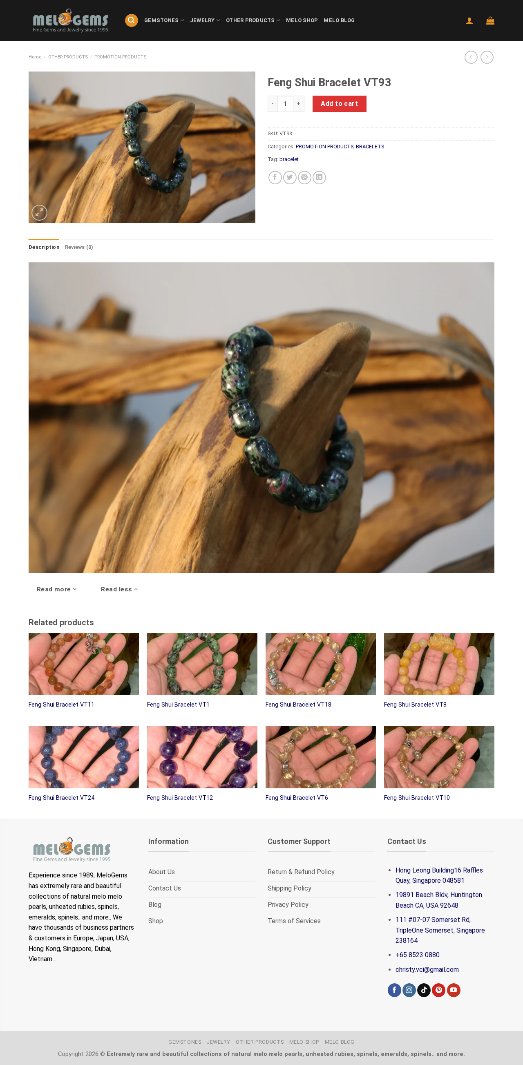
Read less (117, 589)
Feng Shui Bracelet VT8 (415, 704)
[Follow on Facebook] (394, 990)
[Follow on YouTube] (453, 990)
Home (35, 57)
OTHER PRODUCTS (250, 20)
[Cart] (490, 20)
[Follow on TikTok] (424, 990)
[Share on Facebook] (275, 177)
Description (44, 247)
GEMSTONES (161, 20)
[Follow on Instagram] (409, 990)
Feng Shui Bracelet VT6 (297, 797)
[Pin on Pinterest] (304, 177)
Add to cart (339, 103)
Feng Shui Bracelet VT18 (298, 704)
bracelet (289, 159)
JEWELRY (202, 20)
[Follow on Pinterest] (438, 990)
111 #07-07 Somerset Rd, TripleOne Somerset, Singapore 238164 (440, 930)
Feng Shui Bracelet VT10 (417, 797)
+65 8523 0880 (418, 955)
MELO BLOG (339, 20)
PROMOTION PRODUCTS (120, 57)
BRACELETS (370, 146)
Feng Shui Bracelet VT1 (178, 704)
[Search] (131, 20)
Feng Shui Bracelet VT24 (61, 797)
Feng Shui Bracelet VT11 (61, 704)
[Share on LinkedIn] (319, 177)
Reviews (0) (79, 247)
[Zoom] (39, 213)
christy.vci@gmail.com (427, 969)
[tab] (44, 247)
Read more (55, 589)
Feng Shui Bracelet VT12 (180, 797)
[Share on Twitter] (290, 177)
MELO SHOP (302, 20)
